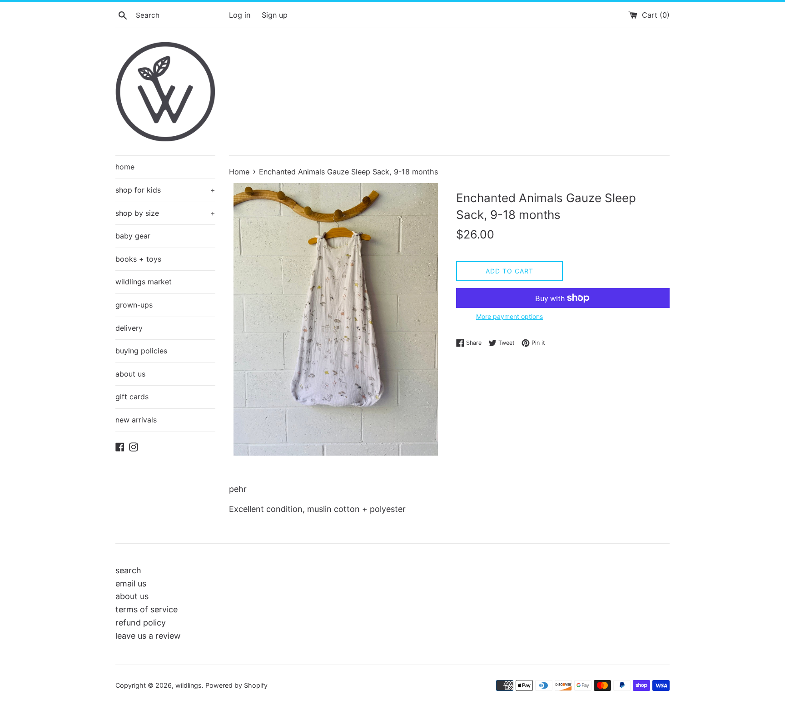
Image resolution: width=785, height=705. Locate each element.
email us (130, 583)
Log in (239, 15)
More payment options (509, 316)
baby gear (132, 235)
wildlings (188, 685)
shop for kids (165, 189)
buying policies (141, 350)
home (124, 166)
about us (130, 373)
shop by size (165, 213)
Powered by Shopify (236, 685)
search (128, 570)
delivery (129, 328)
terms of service (146, 609)
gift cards (132, 396)
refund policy (140, 622)
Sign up (275, 15)
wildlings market (143, 281)
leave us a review (148, 635)
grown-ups (134, 304)
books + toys (138, 258)
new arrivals (136, 419)
